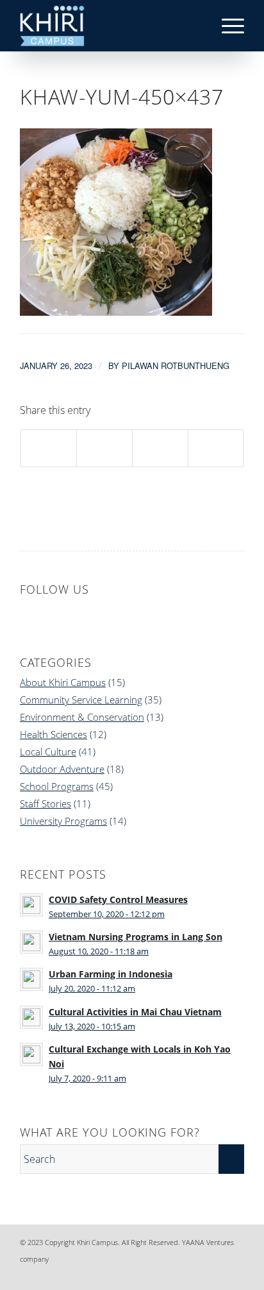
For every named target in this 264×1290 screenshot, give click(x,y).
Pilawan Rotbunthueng (175, 365)
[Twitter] (215, 1274)
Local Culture (48, 751)
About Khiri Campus (63, 682)
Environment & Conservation (82, 716)
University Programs (63, 820)
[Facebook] (157, 1274)
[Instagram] (196, 1274)
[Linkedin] (176, 1274)
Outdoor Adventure (62, 768)
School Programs (57, 786)
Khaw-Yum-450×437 (122, 96)
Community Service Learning (81, 699)
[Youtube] (234, 1274)
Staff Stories (45, 803)
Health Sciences (53, 734)
